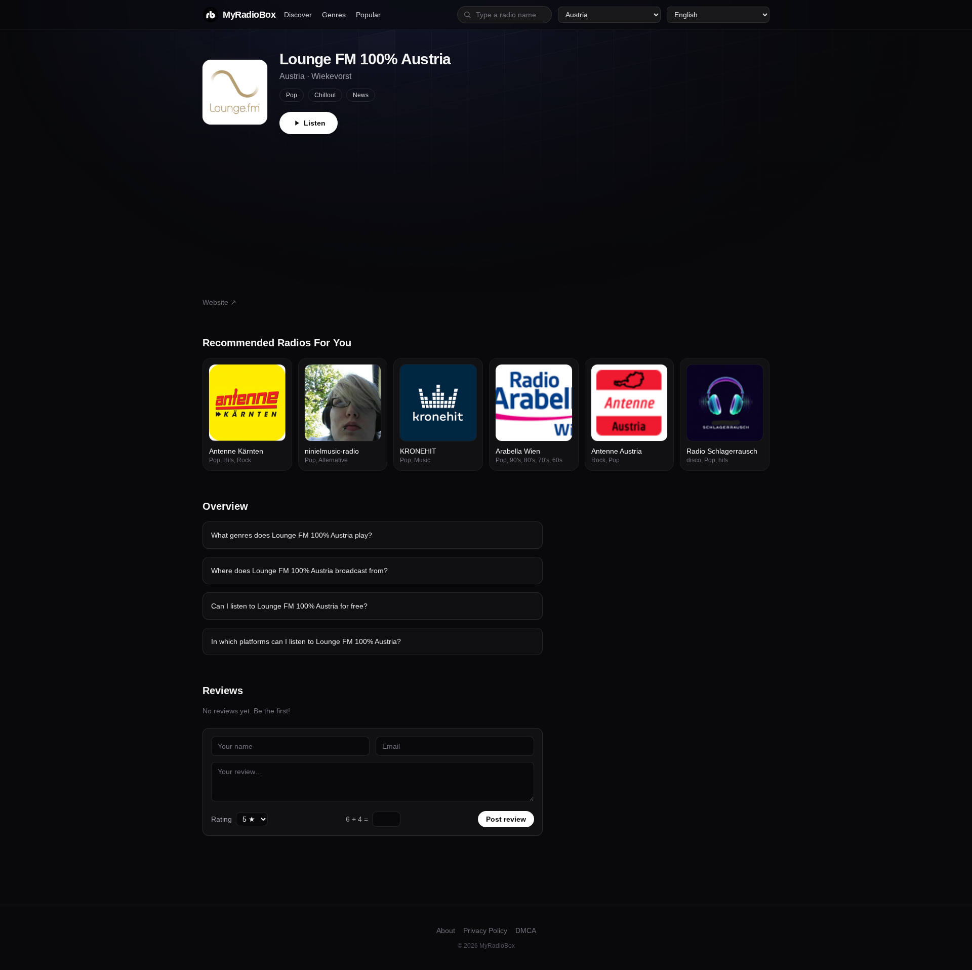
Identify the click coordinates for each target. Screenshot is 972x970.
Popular (368, 15)
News (361, 95)
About (445, 930)
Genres (334, 15)
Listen (315, 123)
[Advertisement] (486, 210)
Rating (221, 819)
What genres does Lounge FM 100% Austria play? (291, 535)
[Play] (272, 378)
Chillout (325, 95)
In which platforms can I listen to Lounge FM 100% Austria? (306, 641)
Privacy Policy (485, 930)
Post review (506, 819)
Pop (291, 95)
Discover (298, 15)
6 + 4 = (357, 819)
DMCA (525, 930)
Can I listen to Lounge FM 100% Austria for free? (289, 606)
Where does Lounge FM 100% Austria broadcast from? (299, 571)
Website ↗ (219, 302)
